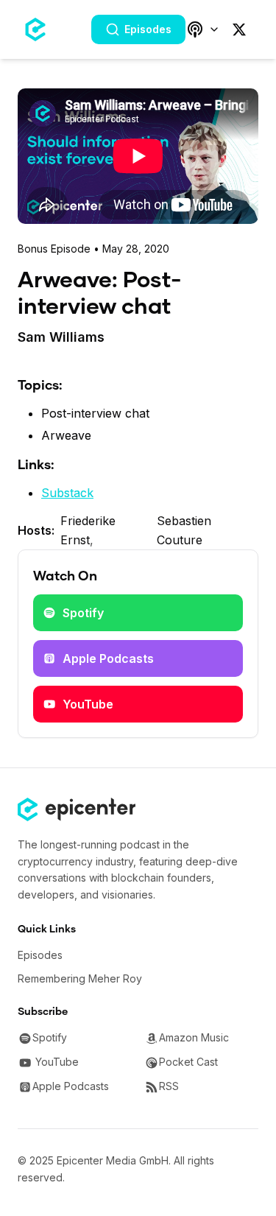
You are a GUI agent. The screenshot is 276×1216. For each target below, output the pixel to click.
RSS (169, 1086)
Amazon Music (194, 1037)
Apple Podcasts (108, 658)
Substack (67, 492)
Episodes (147, 29)
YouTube (88, 704)
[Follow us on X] (239, 29)
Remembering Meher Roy (80, 978)
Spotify (83, 612)
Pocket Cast (188, 1061)
